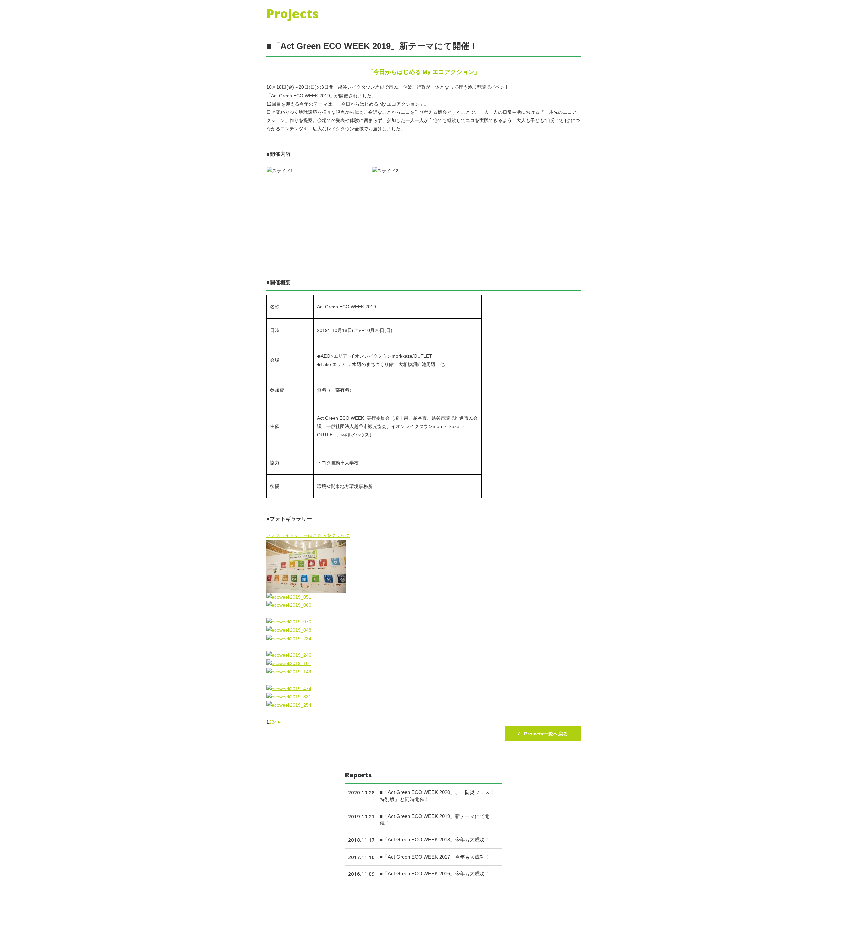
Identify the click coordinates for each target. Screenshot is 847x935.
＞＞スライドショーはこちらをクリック (308, 535)
